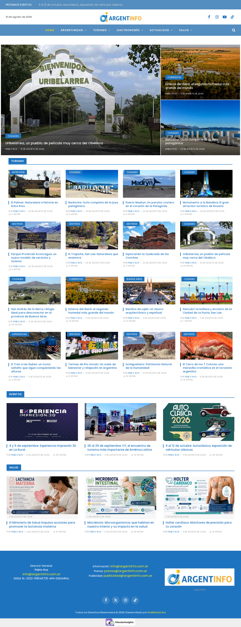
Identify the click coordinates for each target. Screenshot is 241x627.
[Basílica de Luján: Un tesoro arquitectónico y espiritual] (149, 291)
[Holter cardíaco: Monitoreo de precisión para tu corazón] (198, 495)
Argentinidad (72, 30)
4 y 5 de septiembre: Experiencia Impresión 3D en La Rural (42, 447)
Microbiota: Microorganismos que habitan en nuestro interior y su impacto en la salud (120, 524)
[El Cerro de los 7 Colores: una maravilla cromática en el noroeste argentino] (206, 346)
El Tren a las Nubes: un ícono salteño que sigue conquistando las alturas (36, 368)
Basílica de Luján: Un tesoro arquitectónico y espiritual (144, 311)
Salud (184, 30)
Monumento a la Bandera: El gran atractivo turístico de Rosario (206, 204)
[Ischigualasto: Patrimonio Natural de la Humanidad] (149, 346)
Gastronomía (128, 30)
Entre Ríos (18, 172)
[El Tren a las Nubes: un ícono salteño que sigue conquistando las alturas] (34, 346)
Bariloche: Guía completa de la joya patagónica (191, 141)
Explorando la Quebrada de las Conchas (147, 256)
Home (49, 30)
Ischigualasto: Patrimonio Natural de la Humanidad (149, 366)
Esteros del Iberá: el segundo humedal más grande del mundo (197, 85)
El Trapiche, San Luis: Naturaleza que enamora (93, 256)
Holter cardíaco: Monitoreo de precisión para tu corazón (199, 524)
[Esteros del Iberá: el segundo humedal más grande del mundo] (200, 72)
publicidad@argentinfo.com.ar (128, 575)
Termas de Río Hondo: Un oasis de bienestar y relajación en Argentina (92, 366)
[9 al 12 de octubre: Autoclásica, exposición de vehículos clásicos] (198, 422)
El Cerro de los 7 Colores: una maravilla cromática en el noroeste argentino (207, 368)
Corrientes (174, 77)
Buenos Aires (134, 279)
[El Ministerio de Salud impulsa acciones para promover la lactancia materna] (42, 495)
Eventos (15, 394)
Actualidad (159, 30)
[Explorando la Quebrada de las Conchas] (149, 235)
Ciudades (13, 136)
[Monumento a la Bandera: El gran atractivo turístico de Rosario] (206, 184)
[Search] (233, 30)
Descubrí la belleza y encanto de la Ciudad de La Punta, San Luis (207, 311)
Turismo (100, 30)
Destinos (17, 223)
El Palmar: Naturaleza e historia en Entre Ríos (34, 204)
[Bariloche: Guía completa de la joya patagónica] (200, 127)
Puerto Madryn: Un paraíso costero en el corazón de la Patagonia (150, 204)
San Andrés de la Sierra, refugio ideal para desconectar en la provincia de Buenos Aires (32, 312)
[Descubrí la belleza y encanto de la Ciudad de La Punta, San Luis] (206, 291)
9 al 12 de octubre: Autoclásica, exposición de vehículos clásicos (81, 4)
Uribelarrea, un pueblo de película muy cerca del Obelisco (54, 143)
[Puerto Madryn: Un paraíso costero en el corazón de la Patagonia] (149, 184)
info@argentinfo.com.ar (41, 574)
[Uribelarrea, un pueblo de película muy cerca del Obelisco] (80, 100)
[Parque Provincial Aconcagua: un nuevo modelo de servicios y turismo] (34, 235)
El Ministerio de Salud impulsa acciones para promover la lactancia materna (42, 524)
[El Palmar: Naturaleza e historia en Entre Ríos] (34, 184)
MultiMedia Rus (157, 612)
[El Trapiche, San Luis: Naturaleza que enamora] (92, 235)
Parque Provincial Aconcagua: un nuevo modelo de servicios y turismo (33, 257)
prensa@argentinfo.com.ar (125, 571)
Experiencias (19, 334)
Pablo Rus (11, 148)
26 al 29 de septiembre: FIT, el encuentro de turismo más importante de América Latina (119, 447)
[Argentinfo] (120, 16)
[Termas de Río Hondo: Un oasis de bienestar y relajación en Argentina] (92, 346)
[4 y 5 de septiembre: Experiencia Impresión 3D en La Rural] (42, 422)
